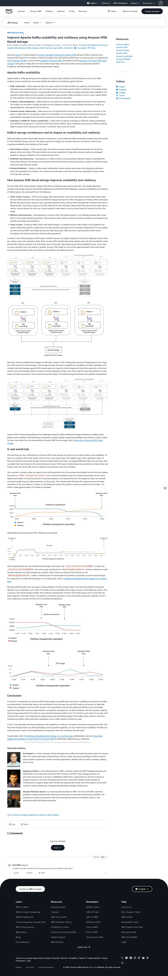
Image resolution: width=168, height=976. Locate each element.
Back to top (82, 947)
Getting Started (58, 907)
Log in (56, 848)
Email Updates (124, 98)
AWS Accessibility (129, 937)
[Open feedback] (165, 488)
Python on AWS (93, 922)
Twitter (121, 87)
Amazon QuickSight (124, 56)
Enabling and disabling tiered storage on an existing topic (49, 736)
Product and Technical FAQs (63, 932)
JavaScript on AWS (94, 937)
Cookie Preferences (46, 967)
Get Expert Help (128, 932)
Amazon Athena (122, 44)
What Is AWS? (22, 907)
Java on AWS (92, 927)
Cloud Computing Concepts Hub (31, 922)
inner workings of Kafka (17, 60)
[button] (36, 11)
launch (18, 55)
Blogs (18, 937)
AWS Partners (57, 942)
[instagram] (135, 958)
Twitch (122, 95)
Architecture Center (60, 927)
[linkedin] (131, 958)
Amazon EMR (121, 47)
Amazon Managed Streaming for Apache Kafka (57, 55)
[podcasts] (147, 958)
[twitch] (139, 958)
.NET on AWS (92, 917)
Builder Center (92, 907)
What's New (21, 932)
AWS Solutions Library (61, 922)
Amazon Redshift (123, 59)
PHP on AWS (92, 932)
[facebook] (126, 958)
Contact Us (126, 907)
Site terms (30, 967)
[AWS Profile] (161, 3)
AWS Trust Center (59, 917)
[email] (122, 963)
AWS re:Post (127, 917)
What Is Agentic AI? (24, 917)
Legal (123, 942)
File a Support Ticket (130, 912)
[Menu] (105, 873)
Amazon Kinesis (122, 50)
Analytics (55, 815)
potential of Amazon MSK (51, 60)
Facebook (122, 89)
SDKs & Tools (92, 912)
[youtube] (143, 958)
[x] (122, 958)
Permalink (68, 48)
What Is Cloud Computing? (28, 912)
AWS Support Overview (132, 927)
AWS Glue (120, 62)
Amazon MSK (121, 53)
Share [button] (93, 48)
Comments (81, 48)
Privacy (19, 967)
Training (54, 912)
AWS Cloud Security (25, 927)
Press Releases (22, 942)
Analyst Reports (58, 937)
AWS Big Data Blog (15, 32)
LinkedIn (122, 92)
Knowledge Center (129, 922)
